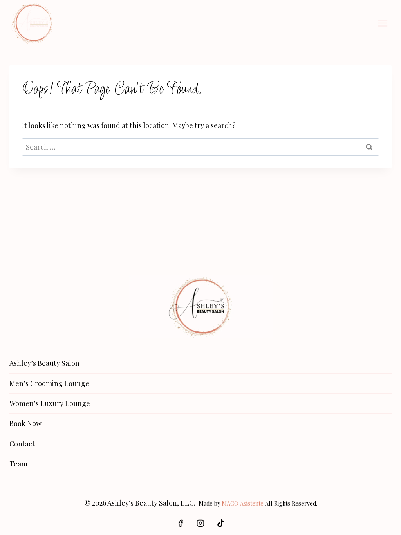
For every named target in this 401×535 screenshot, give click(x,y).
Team (18, 463)
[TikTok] (221, 523)
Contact (22, 443)
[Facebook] (180, 523)
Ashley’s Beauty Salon (44, 363)
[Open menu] (382, 23)
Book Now (25, 423)
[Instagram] (200, 523)
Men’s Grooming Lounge (49, 383)
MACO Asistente (243, 503)
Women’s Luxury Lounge (49, 403)
